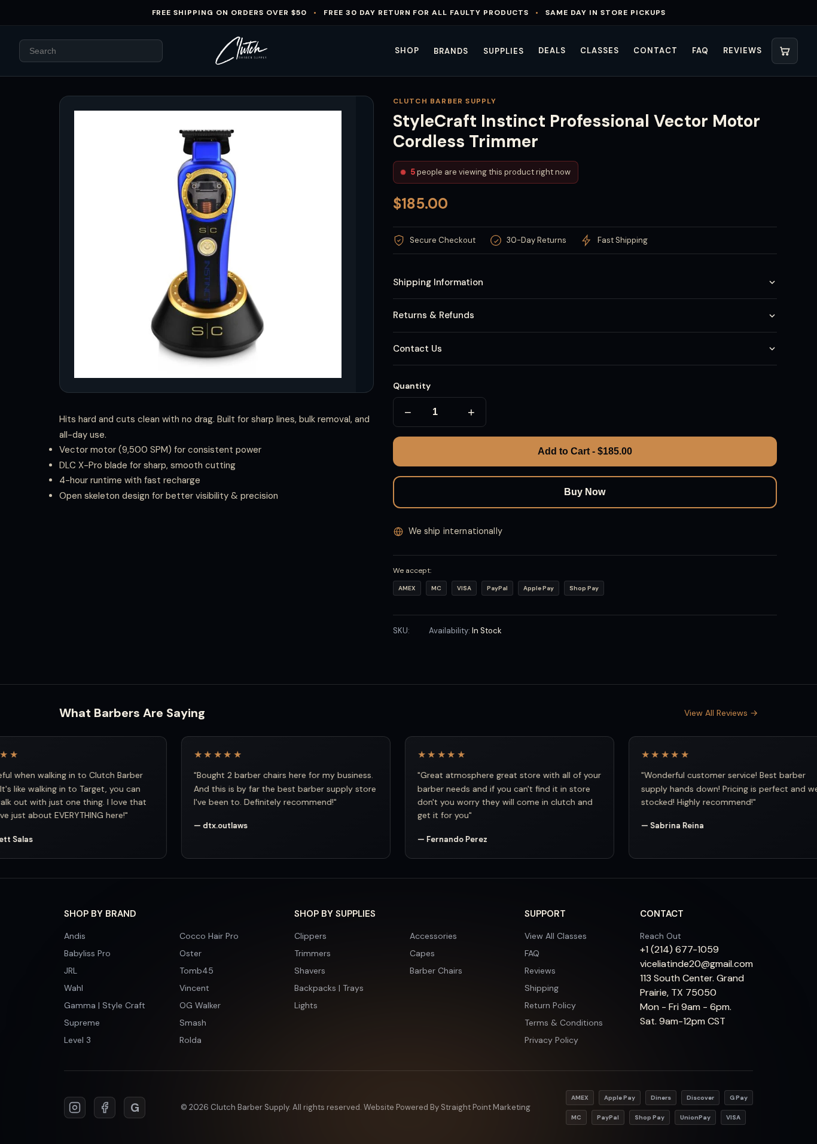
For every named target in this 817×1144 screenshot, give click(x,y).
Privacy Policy (551, 1040)
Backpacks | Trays (329, 988)
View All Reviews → (721, 712)
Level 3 (77, 1040)
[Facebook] (104, 1107)
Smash (192, 1022)
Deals (552, 50)
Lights (306, 1005)
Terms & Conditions (564, 1022)
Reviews (742, 50)
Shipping (542, 988)
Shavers (309, 970)
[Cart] (785, 51)
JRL (70, 970)
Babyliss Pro (87, 953)
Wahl (73, 988)
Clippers (310, 936)
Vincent (194, 988)
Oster (190, 953)
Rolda (190, 1040)
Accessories (433, 936)
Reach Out (660, 936)
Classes (599, 50)
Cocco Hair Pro (209, 936)
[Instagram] (75, 1107)
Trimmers (312, 953)
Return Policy (550, 1005)
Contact (655, 50)
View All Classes (556, 936)
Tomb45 (196, 970)
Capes (422, 953)
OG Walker (200, 1005)
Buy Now (584, 492)
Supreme (82, 1022)
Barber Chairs (436, 970)
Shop (407, 50)
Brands (451, 51)
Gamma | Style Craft (104, 1005)
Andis (75, 936)
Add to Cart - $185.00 (585, 451)
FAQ (700, 50)
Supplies (503, 51)
